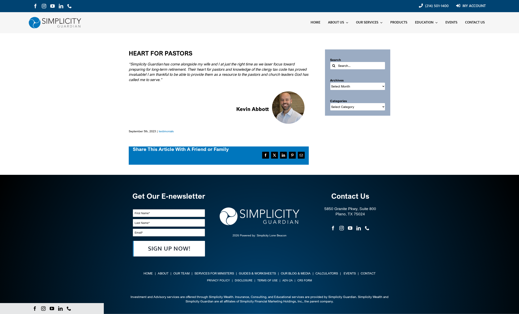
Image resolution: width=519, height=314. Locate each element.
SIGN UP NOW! (169, 248)
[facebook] (35, 6)
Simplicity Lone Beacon (271, 235)
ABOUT (163, 273)
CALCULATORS (326, 273)
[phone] (69, 6)
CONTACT (368, 273)
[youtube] (52, 6)
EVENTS (350, 273)
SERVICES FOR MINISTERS (214, 273)
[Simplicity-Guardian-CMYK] (55, 18)
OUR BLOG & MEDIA (296, 273)
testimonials (166, 131)
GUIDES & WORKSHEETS (257, 273)
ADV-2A (287, 280)
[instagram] (44, 6)
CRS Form (304, 280)
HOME (148, 273)
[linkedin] (61, 6)
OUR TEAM (181, 273)
